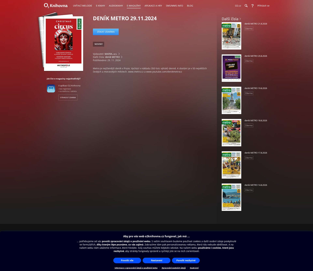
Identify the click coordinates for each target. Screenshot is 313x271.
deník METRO (112, 57)
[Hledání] (246, 5)
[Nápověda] (252, 5)
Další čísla (230, 18)
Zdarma (249, 28)
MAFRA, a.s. (111, 53)
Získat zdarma (106, 31)
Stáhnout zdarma (68, 97)
